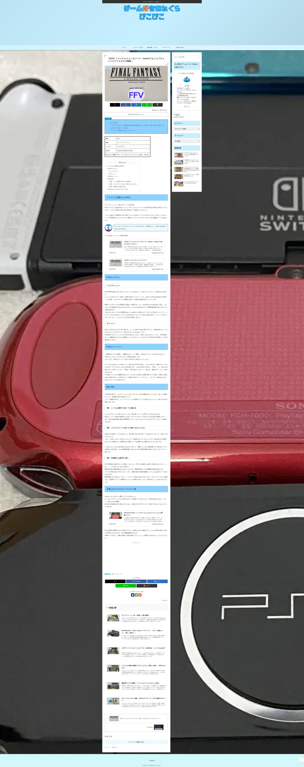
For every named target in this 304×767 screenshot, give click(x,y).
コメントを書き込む (136, 742)
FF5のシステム (112, 168)
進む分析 (111, 179)
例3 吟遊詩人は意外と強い (118, 186)
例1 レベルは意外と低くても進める (120, 181)
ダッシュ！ (113, 173)
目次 (120, 162)
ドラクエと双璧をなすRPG (116, 166)
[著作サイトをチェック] (132, 595)
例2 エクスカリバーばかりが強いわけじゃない (123, 184)
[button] (158, 105)
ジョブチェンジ (114, 171)
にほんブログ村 (179, 117)
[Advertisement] (152, 33)
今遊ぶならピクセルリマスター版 (117, 189)
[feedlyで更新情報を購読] (136, 595)
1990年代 (108, 574)
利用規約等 (152, 760)
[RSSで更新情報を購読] (140, 595)
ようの (186, 85)
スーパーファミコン (117, 574)
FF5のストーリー (113, 176)
